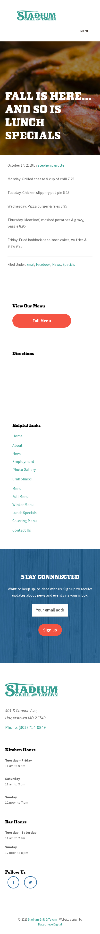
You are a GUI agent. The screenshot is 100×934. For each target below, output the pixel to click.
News (56, 264)
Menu (84, 31)
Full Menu (42, 321)
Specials (69, 264)
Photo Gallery (24, 469)
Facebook (43, 264)
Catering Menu (24, 520)
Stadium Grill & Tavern (42, 919)
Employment (23, 461)
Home (17, 435)
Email (30, 264)
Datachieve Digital (50, 924)
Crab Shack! (22, 479)
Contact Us (21, 530)
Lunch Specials (24, 512)
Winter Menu (22, 504)
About (17, 445)
